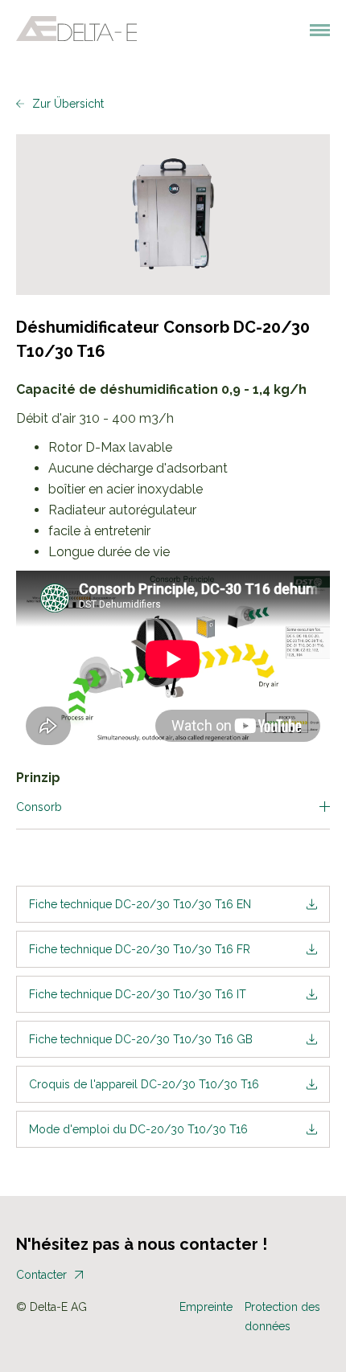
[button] (312, 28)
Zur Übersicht (68, 103)
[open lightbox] (173, 214)
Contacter (41, 1274)
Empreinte (206, 1306)
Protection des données (282, 1316)
